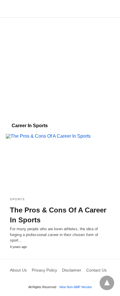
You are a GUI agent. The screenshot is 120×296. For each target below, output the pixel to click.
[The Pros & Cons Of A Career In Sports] (60, 163)
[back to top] (107, 283)
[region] (60, 67)
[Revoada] (60, 8)
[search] (111, 9)
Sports (17, 199)
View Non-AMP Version (75, 287)
